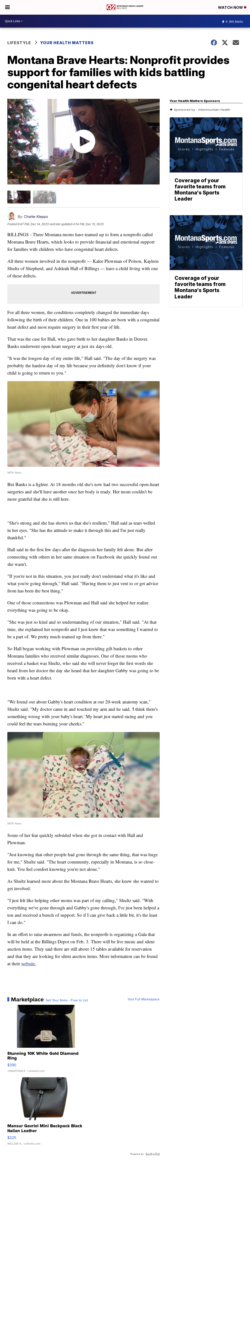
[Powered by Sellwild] (153, 1154)
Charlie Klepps (36, 216)
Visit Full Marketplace (144, 999)
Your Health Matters (67, 42)
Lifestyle (19, 42)
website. (28, 963)
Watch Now (231, 7)
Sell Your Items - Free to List (67, 1000)
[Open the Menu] (7, 7)
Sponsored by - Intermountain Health (201, 110)
